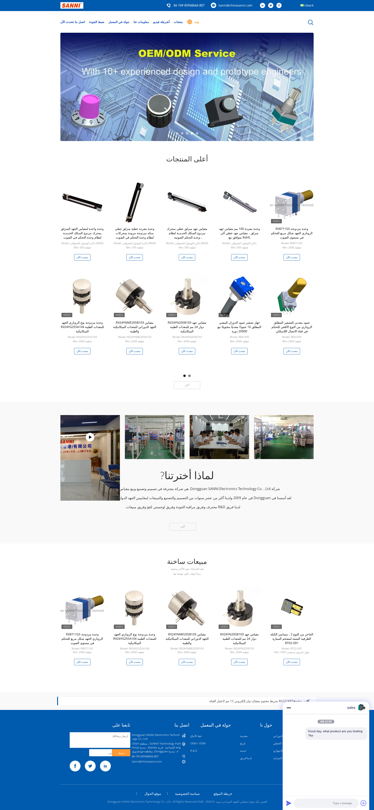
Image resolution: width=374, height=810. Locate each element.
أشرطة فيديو (161, 22)
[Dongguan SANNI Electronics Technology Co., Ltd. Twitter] (271, 5)
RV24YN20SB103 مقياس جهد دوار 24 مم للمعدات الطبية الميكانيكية (187, 326)
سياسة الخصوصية (187, 793)
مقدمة (244, 736)
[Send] (288, 803)
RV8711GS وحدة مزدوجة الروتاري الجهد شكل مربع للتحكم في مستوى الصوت (292, 233)
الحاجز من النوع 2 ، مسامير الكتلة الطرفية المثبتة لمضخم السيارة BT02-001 (291, 638)
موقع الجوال (152, 793)
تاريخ (243, 743)
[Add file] (364, 803)
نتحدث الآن (67, 22)
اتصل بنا (80, 22)
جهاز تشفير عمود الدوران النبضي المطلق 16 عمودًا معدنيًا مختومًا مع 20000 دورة (239, 326)
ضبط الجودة (96, 22)
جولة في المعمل (118, 22)
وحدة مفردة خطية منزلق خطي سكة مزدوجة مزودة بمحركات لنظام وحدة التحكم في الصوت (134, 233)
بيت (196, 22)
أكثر (187, 385)
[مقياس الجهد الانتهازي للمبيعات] (187, 87)
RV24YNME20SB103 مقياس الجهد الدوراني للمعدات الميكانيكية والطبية (134, 326)
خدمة (243, 751)
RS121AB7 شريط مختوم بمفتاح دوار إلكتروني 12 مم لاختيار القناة (251, 701)
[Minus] (288, 707)
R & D (193, 751)
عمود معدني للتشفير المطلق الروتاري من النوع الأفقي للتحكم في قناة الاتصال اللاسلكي (291, 326)
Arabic (309, 5)
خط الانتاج (196, 736)
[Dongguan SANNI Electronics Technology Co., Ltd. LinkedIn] (263, 5)
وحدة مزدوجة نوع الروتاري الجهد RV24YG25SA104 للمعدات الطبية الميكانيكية (82, 326)
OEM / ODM (198, 743)
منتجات (178, 22)
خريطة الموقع (223, 793)
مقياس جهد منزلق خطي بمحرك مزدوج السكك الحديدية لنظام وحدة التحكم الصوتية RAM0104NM (187, 235)
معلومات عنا (141, 22)
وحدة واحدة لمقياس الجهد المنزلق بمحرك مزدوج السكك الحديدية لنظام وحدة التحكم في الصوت (82, 233)
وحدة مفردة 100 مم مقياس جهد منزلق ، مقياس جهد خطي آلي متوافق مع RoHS (239, 233)
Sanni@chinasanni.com (235, 5)
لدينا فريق (246, 758)
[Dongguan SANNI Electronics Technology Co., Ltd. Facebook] (280, 5)
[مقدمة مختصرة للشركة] (90, 437)
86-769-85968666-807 (189, 5)
